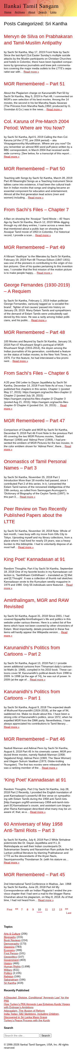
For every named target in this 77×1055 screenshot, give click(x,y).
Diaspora (9, 946)
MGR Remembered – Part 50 (34, 168)
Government (11, 959)
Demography (11, 943)
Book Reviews (12, 940)
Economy (9, 950)
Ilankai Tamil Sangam (31, 6)
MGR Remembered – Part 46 (34, 739)
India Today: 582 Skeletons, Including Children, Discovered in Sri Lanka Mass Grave (31, 1015)
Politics (8, 972)
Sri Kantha (10, 982)
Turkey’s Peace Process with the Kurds (27, 1020)
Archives (20, 12)
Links (53, 12)
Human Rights (12, 966)
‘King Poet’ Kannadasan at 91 (35, 779)
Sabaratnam (11, 979)
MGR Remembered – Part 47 (34, 420)
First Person (11, 953)
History (8, 963)
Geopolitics (10, 956)
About (31, 12)
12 (53, 909)
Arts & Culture (12, 933)
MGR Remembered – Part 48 (34, 332)
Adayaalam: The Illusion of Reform (24, 1010)
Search (42, 12)
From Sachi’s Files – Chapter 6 (36, 373)
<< (16, 908)
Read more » (31, 71)
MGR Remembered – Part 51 (34, 83)
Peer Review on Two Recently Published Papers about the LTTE (35, 515)
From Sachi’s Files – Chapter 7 (36, 209)
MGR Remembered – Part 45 (34, 874)
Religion (8, 976)
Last (68, 912)
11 (46, 909)
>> (66, 908)
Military (8, 969)
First (9, 909)
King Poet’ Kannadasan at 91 (34, 559)
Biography (10, 937)
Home (7, 12)
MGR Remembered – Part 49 (34, 247)
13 (60, 909)
